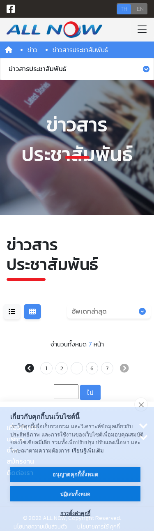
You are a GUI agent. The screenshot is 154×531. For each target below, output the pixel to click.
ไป (90, 392)
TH (124, 9)
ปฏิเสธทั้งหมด (75, 494)
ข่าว (32, 50)
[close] (141, 404)
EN (140, 9)
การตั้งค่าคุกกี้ (75, 513)
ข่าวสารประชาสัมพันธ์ (38, 69)
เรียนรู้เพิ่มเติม (88, 451)
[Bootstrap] (54, 29)
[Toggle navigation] (142, 29)
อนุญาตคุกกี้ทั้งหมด (76, 474)
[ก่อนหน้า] (31, 369)
